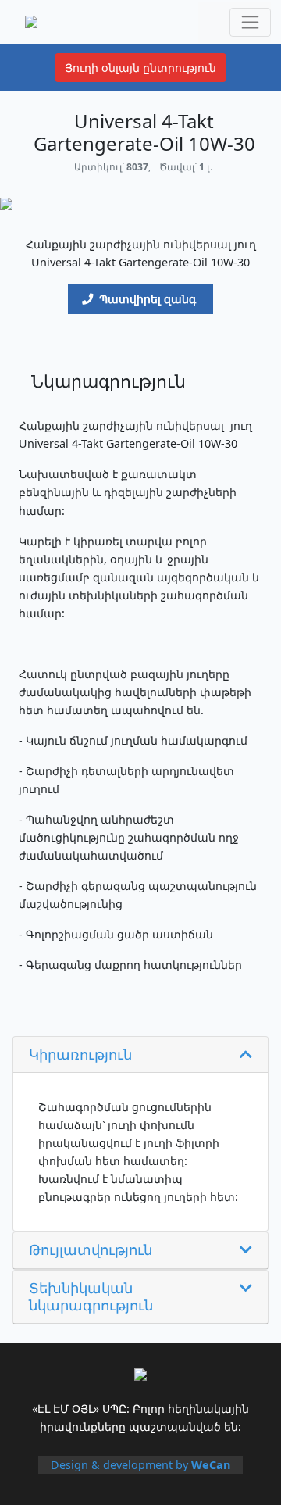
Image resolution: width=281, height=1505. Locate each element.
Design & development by (140, 1464)
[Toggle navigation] (250, 22)
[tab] (140, 1055)
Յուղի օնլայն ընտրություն (140, 67)
